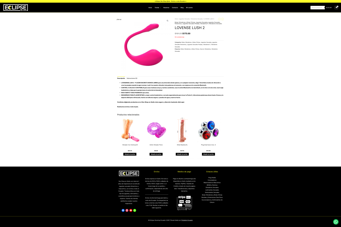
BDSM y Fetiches (212, 185)
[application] (160, 8)
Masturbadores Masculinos (212, 182)
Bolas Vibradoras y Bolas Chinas (185, 22)
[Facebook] (123, 210)
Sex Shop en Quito (148, 102)
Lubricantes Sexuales (212, 190)
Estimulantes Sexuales (212, 192)
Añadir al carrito (130, 154)
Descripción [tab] (121, 78)
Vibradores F (204, 23)
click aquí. (181, 102)
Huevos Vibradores (205, 49)
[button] (167, 20)
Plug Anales (212, 177)
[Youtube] (131, 210)
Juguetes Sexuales (184, 19)
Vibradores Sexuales (197, 19)
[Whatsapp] (135, 210)
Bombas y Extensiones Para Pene (212, 197)
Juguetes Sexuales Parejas (190, 23)
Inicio (176, 19)
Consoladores (212, 180)
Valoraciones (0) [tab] (132, 78)
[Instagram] (127, 210)
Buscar (329, 7)
